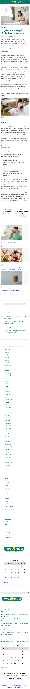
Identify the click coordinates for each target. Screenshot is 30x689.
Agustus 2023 (8, 428)
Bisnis (6, 485)
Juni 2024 (7, 412)
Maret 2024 (7, 420)
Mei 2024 (7, 415)
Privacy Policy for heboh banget (11, 534)
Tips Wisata (7, 509)
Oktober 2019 (8, 465)
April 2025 (7, 386)
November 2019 (8, 462)
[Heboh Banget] (16, 2)
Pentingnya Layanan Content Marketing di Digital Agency (15, 641)
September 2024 (8, 404)
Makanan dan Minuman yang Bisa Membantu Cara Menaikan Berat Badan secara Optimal (14, 268)
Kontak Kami (7, 537)
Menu (3, 2)
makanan (7, 493)
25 (5, 578)
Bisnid (6, 482)
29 (18, 578)
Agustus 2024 (8, 407)
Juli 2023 (7, 431)
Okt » (8, 582)
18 (5, 575)
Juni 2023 (7, 433)
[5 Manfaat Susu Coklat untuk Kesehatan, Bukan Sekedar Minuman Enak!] (11, 239)
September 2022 (8, 454)
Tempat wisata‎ (8, 506)
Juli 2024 (7, 410)
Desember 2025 (8, 370)
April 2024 (7, 418)
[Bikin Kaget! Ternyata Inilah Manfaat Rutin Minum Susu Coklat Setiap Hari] (11, 284)
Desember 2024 (8, 397)
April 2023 (7, 439)
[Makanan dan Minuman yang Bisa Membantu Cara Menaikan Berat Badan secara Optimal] (11, 262)
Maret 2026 (7, 362)
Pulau (6, 503)
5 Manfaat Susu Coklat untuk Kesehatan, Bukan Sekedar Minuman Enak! (13, 245)
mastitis (17, 39)
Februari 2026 (8, 365)
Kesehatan (3, 27)
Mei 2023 (7, 436)
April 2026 (7, 360)
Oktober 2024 (8, 402)
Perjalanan (7, 501)
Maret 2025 (7, 389)
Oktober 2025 (8, 373)
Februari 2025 (8, 391)
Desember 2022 (8, 446)
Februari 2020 (8, 457)
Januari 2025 (7, 394)
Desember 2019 (8, 460)
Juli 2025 (7, 378)
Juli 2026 (7, 352)
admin (5, 36)
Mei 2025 (7, 383)
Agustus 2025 (8, 375)
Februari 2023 (8, 444)
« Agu (5, 582)
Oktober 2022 (8, 452)
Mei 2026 (7, 357)
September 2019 (8, 467)
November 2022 (8, 449)
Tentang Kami (8, 532)
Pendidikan (7, 498)
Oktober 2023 (8, 423)
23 (21, 575)
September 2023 (8, 425)
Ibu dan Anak (7, 488)
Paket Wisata (7, 496)
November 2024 (8, 399)
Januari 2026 (7, 368)
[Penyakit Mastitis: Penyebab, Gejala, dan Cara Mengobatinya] (15, 24)
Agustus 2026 (8, 349)
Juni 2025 (7, 381)
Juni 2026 (7, 354)
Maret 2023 (7, 441)
